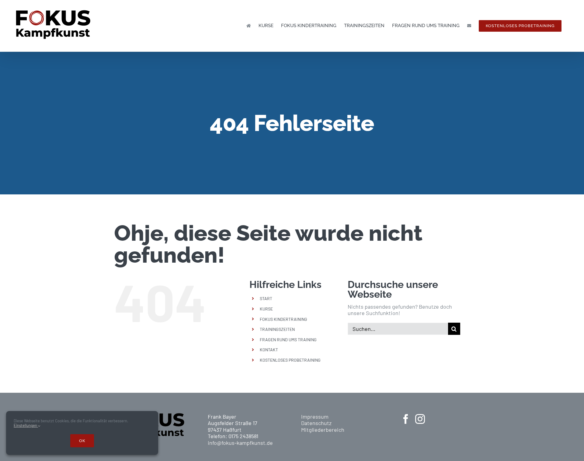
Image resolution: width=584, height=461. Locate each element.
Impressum (314, 416)
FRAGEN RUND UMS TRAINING (288, 339)
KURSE (266, 308)
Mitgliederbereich (322, 429)
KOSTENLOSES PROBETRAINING (290, 360)
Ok (82, 440)
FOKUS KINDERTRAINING (283, 319)
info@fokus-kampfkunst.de (240, 442)
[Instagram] (420, 419)
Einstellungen (26, 425)
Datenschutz (316, 423)
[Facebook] (406, 419)
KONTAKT (269, 349)
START (266, 298)
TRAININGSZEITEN (277, 329)
